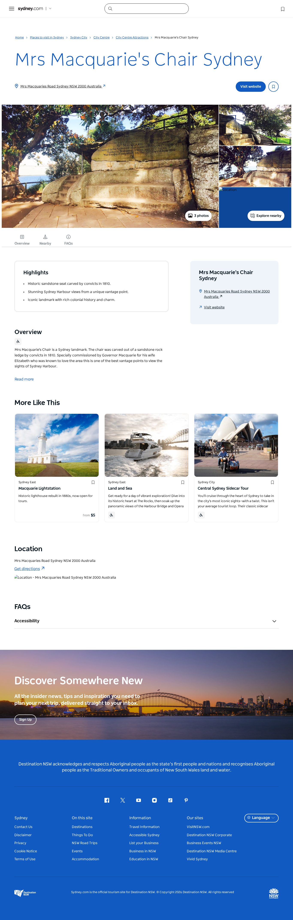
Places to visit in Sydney (47, 37)
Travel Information (144, 827)
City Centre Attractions (132, 37)
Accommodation (85, 859)
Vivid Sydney (197, 859)
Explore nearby (269, 216)
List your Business (144, 843)
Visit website (250, 86)
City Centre (102, 37)
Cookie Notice (25, 851)
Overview (22, 243)
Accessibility (26, 621)
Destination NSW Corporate (209, 835)
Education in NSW (143, 859)
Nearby (45, 243)
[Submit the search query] (110, 8)
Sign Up (25, 719)
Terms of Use (24, 859)
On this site (82, 818)
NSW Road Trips (84, 843)
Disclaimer (23, 835)
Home (19, 37)
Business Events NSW (204, 843)
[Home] (30, 9)
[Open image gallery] (110, 227)
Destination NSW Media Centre (212, 851)
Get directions (27, 569)
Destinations (82, 827)
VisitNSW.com (198, 827)
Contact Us (23, 827)
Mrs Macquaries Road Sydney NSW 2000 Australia (61, 86)
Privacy (20, 843)
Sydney (21, 818)
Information (140, 818)
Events (77, 851)
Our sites (195, 818)
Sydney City (78, 37)
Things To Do (82, 835)
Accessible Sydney (144, 835)
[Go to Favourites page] (282, 8)
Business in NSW (142, 851)
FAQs (68, 243)
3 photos (201, 216)
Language (261, 818)
